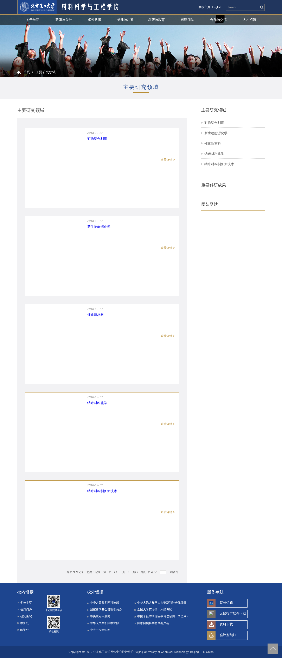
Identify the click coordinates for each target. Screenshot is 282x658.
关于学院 (32, 20)
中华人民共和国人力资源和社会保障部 (161, 602)
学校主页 (204, 7)
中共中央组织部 (100, 630)
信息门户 (26, 609)
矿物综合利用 (214, 122)
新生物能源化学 (215, 133)
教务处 (24, 623)
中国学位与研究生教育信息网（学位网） (163, 616)
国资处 (24, 630)
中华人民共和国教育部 (104, 623)
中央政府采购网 (100, 616)
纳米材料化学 (214, 154)
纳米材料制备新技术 (219, 164)
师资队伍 (94, 20)
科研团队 (187, 20)
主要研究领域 (46, 72)
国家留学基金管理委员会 (106, 609)
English (217, 7)
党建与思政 (125, 20)
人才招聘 (249, 20)
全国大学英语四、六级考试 (154, 609)
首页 (26, 72)
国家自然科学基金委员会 (153, 623)
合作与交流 (218, 20)
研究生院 (26, 616)
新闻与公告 (63, 20)
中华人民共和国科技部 (104, 602)
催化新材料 (212, 143)
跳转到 (174, 572)
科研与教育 (156, 20)
